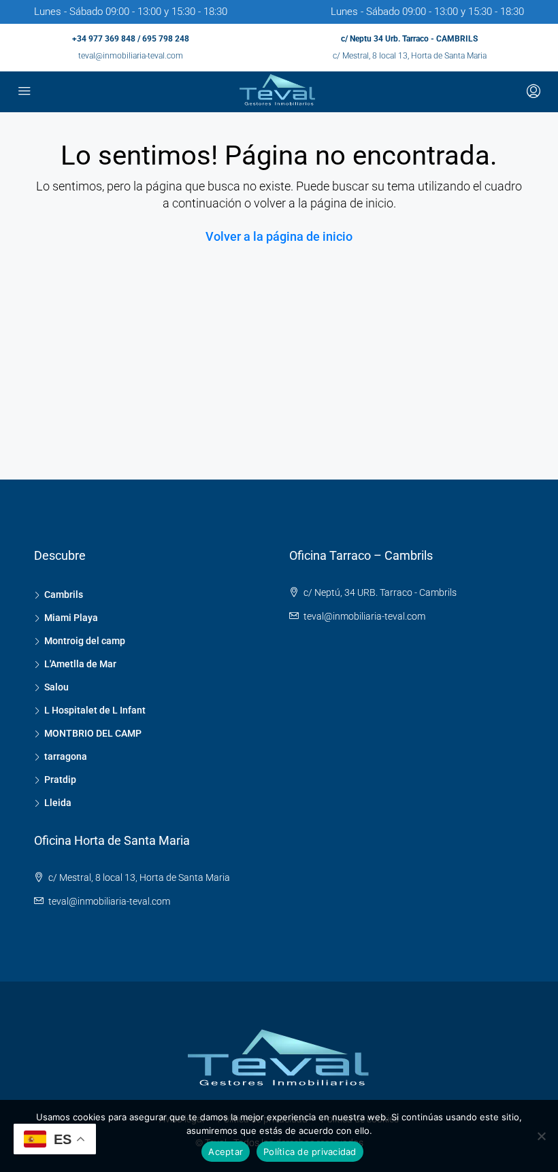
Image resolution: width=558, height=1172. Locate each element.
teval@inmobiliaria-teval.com (130, 56)
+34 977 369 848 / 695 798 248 (130, 39)
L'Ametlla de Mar (80, 663)
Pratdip (60, 779)
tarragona (65, 756)
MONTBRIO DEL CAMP (93, 733)
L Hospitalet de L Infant (95, 710)
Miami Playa (71, 617)
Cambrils (63, 594)
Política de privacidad (310, 1151)
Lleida (57, 802)
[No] (541, 1136)
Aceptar (225, 1151)
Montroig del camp (84, 640)
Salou (56, 687)
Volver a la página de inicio (279, 236)
